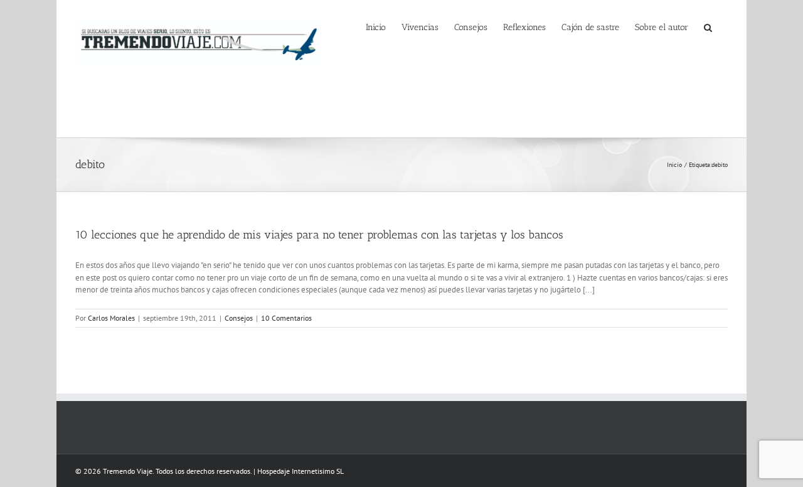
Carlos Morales (111, 318)
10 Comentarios (286, 318)
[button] (708, 26)
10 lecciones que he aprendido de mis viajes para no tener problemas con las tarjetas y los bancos (319, 235)
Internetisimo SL (318, 471)
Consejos (239, 318)
